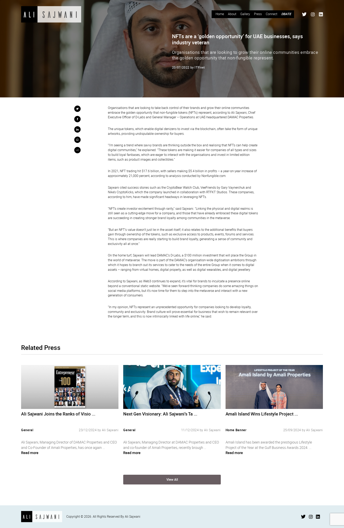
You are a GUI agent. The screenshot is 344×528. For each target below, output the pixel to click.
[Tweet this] (77, 109)
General (27, 430)
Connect (271, 14)
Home (220, 14)
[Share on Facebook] (77, 119)
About (232, 14)
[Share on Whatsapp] (77, 140)
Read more (29, 452)
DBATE (286, 14)
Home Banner (236, 430)
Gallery (245, 14)
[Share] (77, 150)
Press (258, 14)
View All (172, 479)
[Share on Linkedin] (77, 129)
